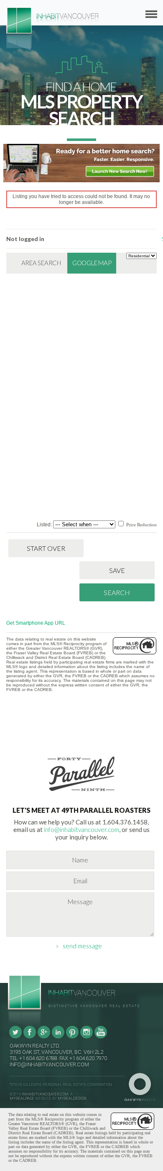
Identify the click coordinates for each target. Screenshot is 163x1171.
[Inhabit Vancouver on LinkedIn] (58, 1037)
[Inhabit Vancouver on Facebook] (29, 1037)
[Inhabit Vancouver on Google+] (44, 1037)
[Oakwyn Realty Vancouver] (142, 1087)
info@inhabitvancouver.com (81, 829)
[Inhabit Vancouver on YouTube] (100, 1037)
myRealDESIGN (72, 1098)
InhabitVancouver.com (45, 1094)
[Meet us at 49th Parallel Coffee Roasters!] (81, 793)
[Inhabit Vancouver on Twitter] (15, 1037)
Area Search (41, 262)
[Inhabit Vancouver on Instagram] (86, 1037)
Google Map (92, 262)
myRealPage (22, 1098)
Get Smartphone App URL (35, 623)
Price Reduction (141, 524)
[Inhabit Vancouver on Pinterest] (72, 1037)
